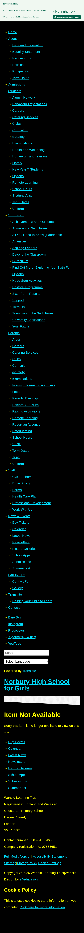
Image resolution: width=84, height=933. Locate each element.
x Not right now (64, 11)
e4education (29, 879)
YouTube (14, 643)
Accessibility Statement (50, 856)
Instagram (15, 624)
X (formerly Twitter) (22, 637)
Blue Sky (14, 617)
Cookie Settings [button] (49, 863)
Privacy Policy (27, 863)
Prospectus (16, 630)
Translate (29, 671)
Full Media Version (17, 856)
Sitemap (10, 863)
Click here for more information (42, 907)
